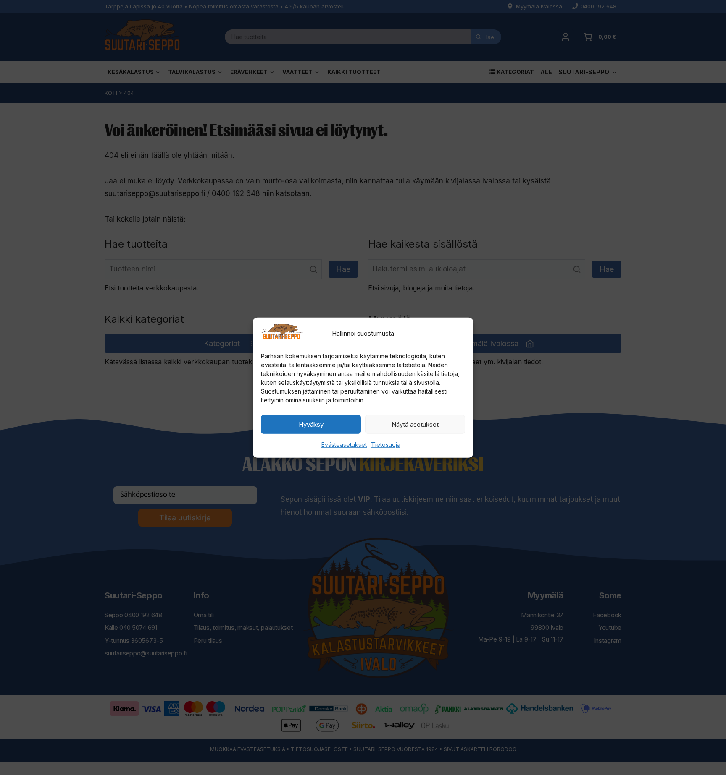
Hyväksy (311, 424)
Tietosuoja (385, 444)
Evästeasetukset (344, 444)
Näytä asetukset (415, 424)
